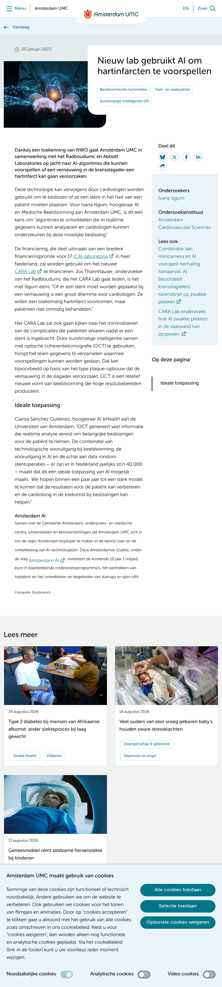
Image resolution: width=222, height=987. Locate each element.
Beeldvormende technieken (123, 90)
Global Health (25, 756)
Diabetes (54, 756)
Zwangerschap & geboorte (146, 744)
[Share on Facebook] (186, 157)
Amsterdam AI (44, 561)
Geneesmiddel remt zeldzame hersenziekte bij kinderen (55, 854)
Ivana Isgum (171, 198)
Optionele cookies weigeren (177, 922)
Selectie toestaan (178, 906)
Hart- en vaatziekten (172, 90)
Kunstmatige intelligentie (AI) (124, 101)
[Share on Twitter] (174, 157)
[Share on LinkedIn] (198, 157)
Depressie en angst (140, 756)
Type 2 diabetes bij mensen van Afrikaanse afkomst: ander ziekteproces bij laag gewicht (54, 729)
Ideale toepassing (180, 383)
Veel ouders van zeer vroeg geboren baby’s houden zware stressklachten (166, 726)
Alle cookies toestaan (177, 889)
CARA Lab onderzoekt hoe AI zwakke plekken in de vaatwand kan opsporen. (183, 323)
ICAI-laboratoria (90, 256)
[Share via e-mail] (162, 165)
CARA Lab (25, 272)
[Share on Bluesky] (162, 157)
